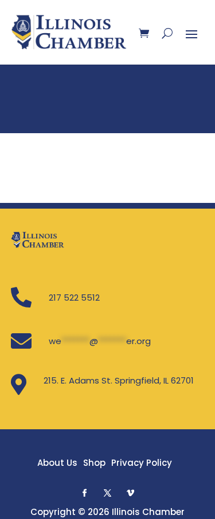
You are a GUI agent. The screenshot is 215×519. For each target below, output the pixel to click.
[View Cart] (144, 33)
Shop (94, 463)
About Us (57, 463)
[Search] (167, 33)
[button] (84, 492)
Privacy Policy (141, 463)
